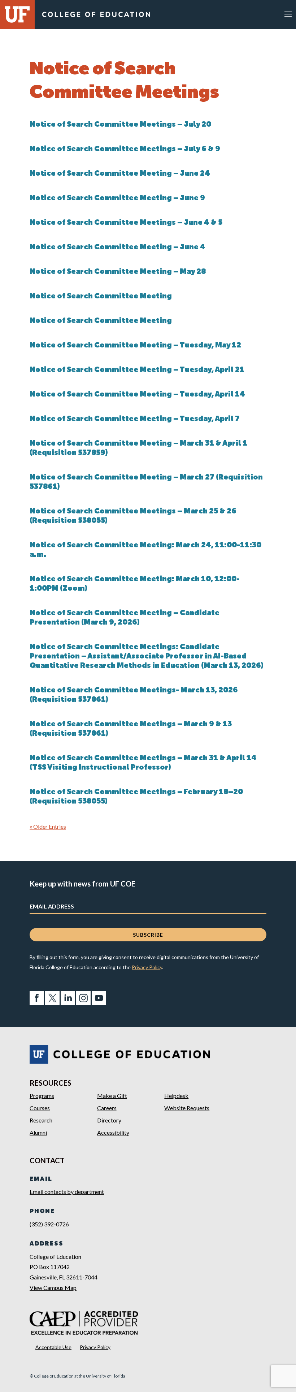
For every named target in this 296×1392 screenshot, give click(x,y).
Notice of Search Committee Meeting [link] (101, 296)
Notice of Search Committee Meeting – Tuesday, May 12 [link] (135, 345)
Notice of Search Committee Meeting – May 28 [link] (118, 272)
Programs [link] (42, 1095)
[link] (96, 16)
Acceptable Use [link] (53, 1347)
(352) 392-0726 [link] (49, 1224)
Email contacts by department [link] (67, 1191)
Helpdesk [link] (176, 1095)
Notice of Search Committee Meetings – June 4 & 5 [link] (126, 223)
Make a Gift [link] (112, 1095)
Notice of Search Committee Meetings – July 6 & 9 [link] (125, 149)
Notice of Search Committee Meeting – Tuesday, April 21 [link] (137, 370)
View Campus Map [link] (53, 1287)
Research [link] (41, 1120)
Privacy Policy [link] (147, 967)
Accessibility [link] (113, 1132)
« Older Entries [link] (48, 826)
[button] (288, 13)
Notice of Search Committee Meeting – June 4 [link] (117, 247)
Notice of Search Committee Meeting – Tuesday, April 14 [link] (137, 394)
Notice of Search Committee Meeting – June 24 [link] (120, 174)
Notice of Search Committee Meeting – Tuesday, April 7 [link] (135, 419)
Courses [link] (40, 1107)
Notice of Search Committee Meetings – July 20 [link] (120, 124)
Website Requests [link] (186, 1107)
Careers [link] (107, 1107)
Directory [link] (109, 1120)
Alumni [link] (38, 1132)
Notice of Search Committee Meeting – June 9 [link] (117, 198)
